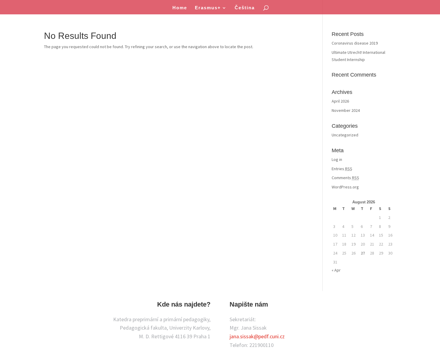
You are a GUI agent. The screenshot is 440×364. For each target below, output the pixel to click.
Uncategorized (345, 135)
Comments (345, 177)
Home (179, 8)
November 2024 (346, 110)
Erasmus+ (208, 8)
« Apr (336, 270)
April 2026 (340, 101)
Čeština (245, 8)
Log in (337, 159)
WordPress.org (345, 187)
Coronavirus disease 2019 (355, 43)
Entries (342, 168)
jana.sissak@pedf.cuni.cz (257, 336)
